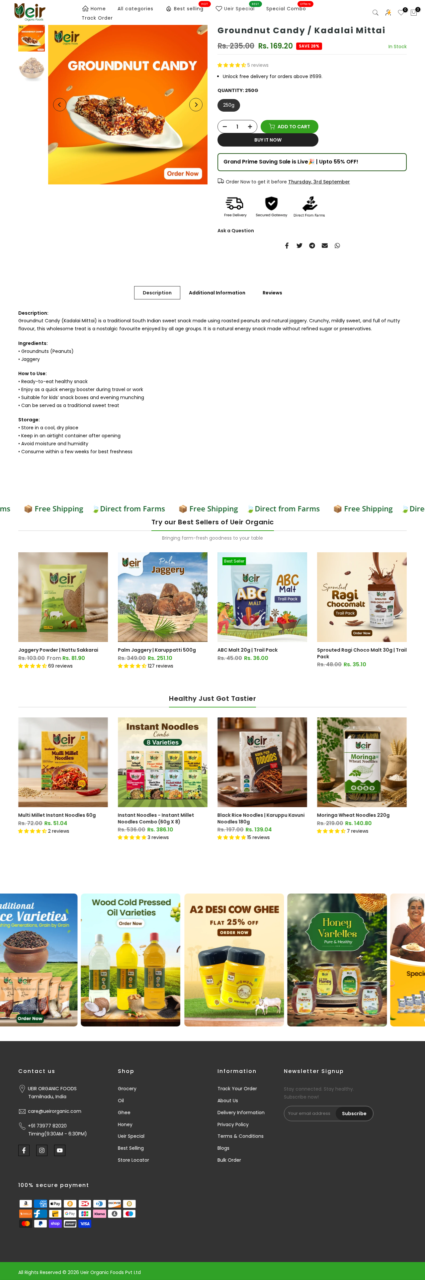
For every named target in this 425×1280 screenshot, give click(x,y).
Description (157, 292)
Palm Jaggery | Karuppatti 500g (157, 650)
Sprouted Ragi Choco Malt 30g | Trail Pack (362, 653)
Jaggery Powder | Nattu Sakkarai (58, 650)
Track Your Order (237, 1088)
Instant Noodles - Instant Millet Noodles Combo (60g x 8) (156, 818)
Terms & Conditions (240, 1136)
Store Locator (133, 1160)
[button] (232, 65)
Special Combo (288, 8)
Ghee (124, 1112)
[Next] (196, 104)
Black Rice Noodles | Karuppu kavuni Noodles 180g (261, 818)
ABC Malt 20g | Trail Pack (247, 650)
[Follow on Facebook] (24, 1150)
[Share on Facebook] (287, 246)
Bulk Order (229, 1160)
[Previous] (59, 104)
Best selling (191, 7)
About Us (227, 1100)
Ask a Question (235, 230)
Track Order (97, 18)
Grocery (127, 1088)
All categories (135, 8)
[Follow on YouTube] (59, 1150)
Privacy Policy (233, 1124)
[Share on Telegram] (312, 246)
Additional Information (217, 292)
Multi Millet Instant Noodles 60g (57, 815)
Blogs (223, 1148)
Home (98, 8)
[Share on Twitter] (299, 246)
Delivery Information (241, 1112)
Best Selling (131, 1148)
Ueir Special (242, 7)
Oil (121, 1100)
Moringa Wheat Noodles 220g (353, 815)
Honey (125, 1124)
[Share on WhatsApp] (337, 246)
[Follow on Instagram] (41, 1150)
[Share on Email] (325, 246)
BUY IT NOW (268, 140)
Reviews (272, 292)
